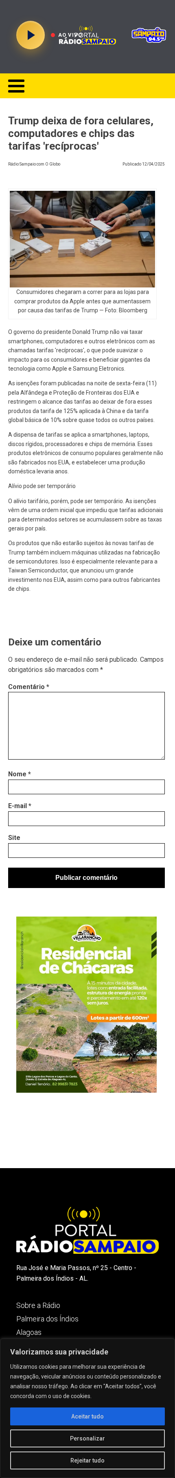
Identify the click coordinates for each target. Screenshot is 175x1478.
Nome (19, 774)
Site (14, 838)
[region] (87, 1408)
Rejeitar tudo (87, 1460)
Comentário (28, 687)
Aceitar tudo (87, 1416)
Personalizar (87, 1438)
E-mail (19, 806)
